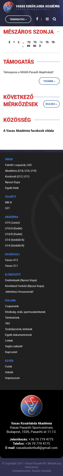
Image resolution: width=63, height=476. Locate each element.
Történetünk (12, 317)
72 (28, 42)
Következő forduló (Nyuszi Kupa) (24, 286)
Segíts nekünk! (14, 346)
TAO (7, 323)
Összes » (51, 104)
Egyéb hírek (12, 188)
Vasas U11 (11, 266)
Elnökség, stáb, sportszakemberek (25, 312)
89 (28, 46)
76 (53, 42)
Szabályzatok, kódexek (18, 329)
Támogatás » (18, 19)
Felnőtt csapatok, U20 (18, 165)
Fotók (8, 366)
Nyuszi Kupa (12, 182)
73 (34, 42)
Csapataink (12, 306)
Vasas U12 (11, 260)
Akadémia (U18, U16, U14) (20, 171)
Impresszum (12, 378)
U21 (7, 208)
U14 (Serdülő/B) (14, 245)
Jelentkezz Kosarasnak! (19, 292)
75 (47, 42)
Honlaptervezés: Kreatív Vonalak (31, 471)
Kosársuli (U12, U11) (17, 176)
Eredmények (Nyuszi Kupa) (21, 280)
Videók (9, 372)
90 (34, 46)
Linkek (9, 340)
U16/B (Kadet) (13, 234)
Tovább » (49, 81)
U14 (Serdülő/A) (14, 240)
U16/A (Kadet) (13, 228)
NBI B (8, 202)
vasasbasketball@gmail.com (37, 448)
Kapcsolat (11, 352)
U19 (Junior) (12, 222)
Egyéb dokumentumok (18, 335)
